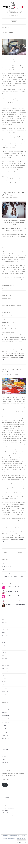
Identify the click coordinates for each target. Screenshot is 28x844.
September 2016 (5, 671)
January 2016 (4, 694)
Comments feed (5, 759)
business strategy (5, 709)
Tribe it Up (16, 591)
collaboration (4, 712)
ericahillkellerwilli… (10, 604)
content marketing (5, 715)
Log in (3, 752)
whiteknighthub (9, 591)
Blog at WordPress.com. (8, 833)
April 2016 (4, 684)
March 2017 (4, 658)
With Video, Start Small (6, 569)
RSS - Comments (5, 797)
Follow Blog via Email (7, 770)
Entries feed (4, 756)
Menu (14, 21)
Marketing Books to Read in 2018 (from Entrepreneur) (13, 576)
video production (5, 738)
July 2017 (3, 645)
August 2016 (4, 675)
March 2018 (4, 622)
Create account (5, 749)
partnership (4, 728)
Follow (5, 784)
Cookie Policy (23, 838)
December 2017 (5, 629)
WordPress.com (5, 762)
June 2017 (4, 648)
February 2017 (5, 661)
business (4, 705)
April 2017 (4, 655)
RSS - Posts (4, 794)
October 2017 (4, 635)
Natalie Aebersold (10, 586)
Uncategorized (5, 735)
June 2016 (4, 678)
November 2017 (5, 632)
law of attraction (5, 722)
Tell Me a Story (7, 32)
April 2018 (4, 619)
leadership (4, 725)
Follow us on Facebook (7, 822)
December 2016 (5, 665)
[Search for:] (9, 552)
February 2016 (5, 691)
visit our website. (22, 182)
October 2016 (5, 668)
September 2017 (5, 639)
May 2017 (4, 652)
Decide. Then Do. (5, 563)
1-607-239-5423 (5, 812)
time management (6, 732)
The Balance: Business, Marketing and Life (14, 12)
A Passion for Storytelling (7, 573)
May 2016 (4, 681)
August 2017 (4, 642)
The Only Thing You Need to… (20, 600)
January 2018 (4, 625)
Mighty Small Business (6, 566)
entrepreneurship (5, 718)
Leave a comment (14, 197)
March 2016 (4, 688)
